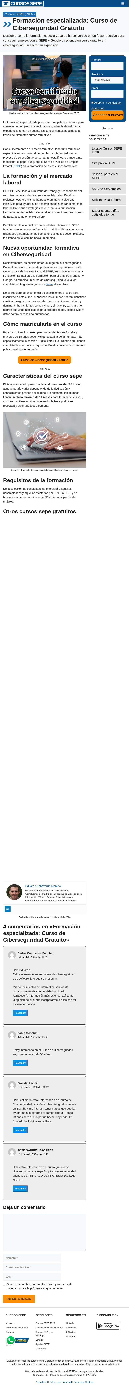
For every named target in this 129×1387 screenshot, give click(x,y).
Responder (20, 1012)
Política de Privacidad (61, 1382)
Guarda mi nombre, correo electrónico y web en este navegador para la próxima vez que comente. (40, 1286)
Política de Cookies (83, 1382)
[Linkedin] (8, 909)
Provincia (97, 74)
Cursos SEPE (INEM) (20, 14)
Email (94, 88)
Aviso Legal (42, 1382)
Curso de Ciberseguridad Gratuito (44, 360)
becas (49, 284)
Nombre (96, 59)
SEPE (17, 166)
